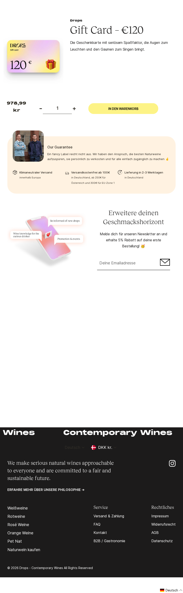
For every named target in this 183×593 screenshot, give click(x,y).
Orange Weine (20, 533)
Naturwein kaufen (23, 550)
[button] (171, 590)
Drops (76, 20)
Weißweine (17, 508)
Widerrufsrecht (163, 524)
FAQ (97, 524)
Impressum (160, 516)
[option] (33, 57)
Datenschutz (162, 541)
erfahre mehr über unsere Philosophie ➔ (46, 490)
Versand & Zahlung (109, 516)
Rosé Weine (18, 525)
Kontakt (100, 532)
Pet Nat (14, 541)
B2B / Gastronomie (109, 541)
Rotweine (16, 516)
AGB (155, 532)
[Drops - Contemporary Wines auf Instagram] (172, 463)
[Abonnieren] (164, 263)
